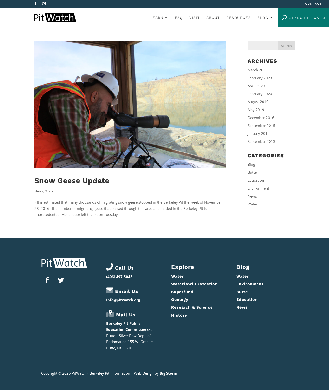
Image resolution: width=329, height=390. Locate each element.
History (179, 315)
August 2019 (258, 101)
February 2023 (260, 77)
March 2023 (258, 69)
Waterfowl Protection (194, 284)
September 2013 (261, 141)
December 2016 (261, 117)
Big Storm (168, 373)
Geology (179, 299)
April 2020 (256, 85)
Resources (238, 18)
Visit (194, 18)
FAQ (179, 18)
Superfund (182, 292)
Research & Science (192, 307)
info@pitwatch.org (123, 299)
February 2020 (260, 93)
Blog (262, 18)
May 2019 (256, 109)
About (213, 18)
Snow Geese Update (71, 180)
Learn (157, 18)
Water (50, 191)
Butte (252, 172)
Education (256, 180)
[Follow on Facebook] (47, 280)
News (38, 191)
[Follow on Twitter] (61, 280)
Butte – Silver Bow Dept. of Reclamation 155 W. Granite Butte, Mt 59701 (129, 341)
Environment (258, 188)
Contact (313, 3)
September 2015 (261, 125)
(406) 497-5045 (119, 276)
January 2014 (259, 133)
